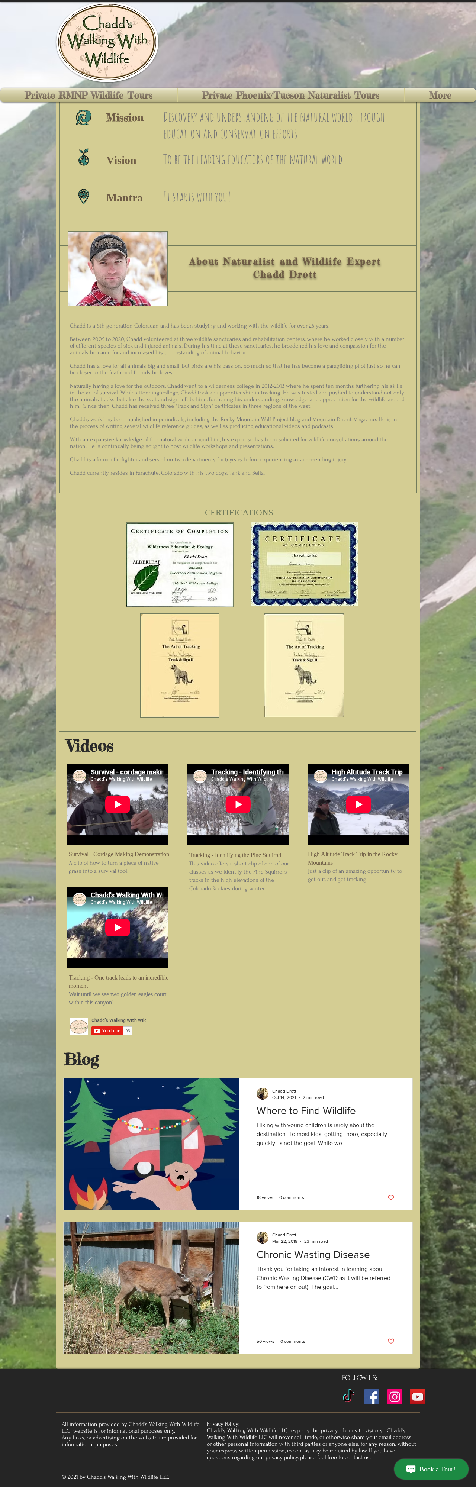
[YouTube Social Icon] (417, 1396)
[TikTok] (348, 1396)
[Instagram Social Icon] (394, 1396)
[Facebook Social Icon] (371, 1396)
